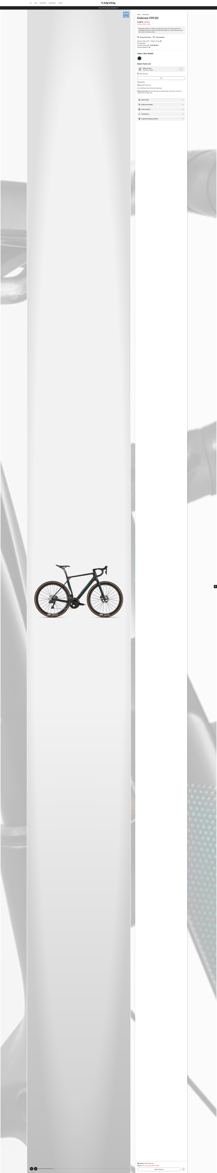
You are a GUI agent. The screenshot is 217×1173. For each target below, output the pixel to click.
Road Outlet (146, 14)
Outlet (138, 14)
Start (181, 69)
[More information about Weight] (160, 41)
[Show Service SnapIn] (215, 586)
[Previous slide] (31, 1168)
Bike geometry (141, 82)
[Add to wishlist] (183, 1169)
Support (60, 3)
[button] (126, 15)
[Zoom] (78, 592)
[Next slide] (35, 1168)
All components (141, 43)
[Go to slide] (60, 1168)
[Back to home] (108, 3)
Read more (159, 88)
